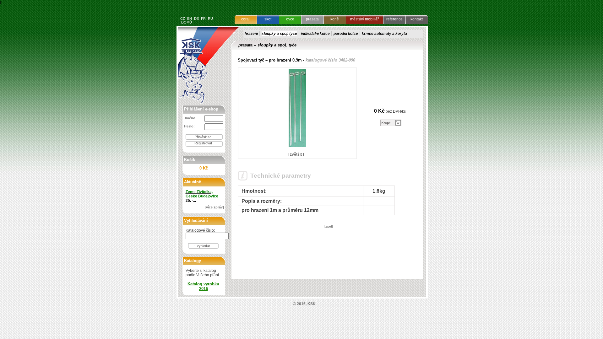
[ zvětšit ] (296, 154)
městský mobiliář (364, 19)
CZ (182, 18)
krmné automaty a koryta (384, 33)
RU (210, 18)
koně (334, 19)
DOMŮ (186, 22)
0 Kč (203, 168)
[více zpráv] (214, 207)
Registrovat (203, 143)
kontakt (416, 19)
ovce (290, 19)
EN (189, 18)
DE (196, 18)
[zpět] (328, 226)
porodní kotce (346, 33)
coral (245, 19)
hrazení (251, 33)
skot (267, 19)
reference (394, 19)
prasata (312, 19)
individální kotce (315, 33)
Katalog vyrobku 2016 (203, 286)
